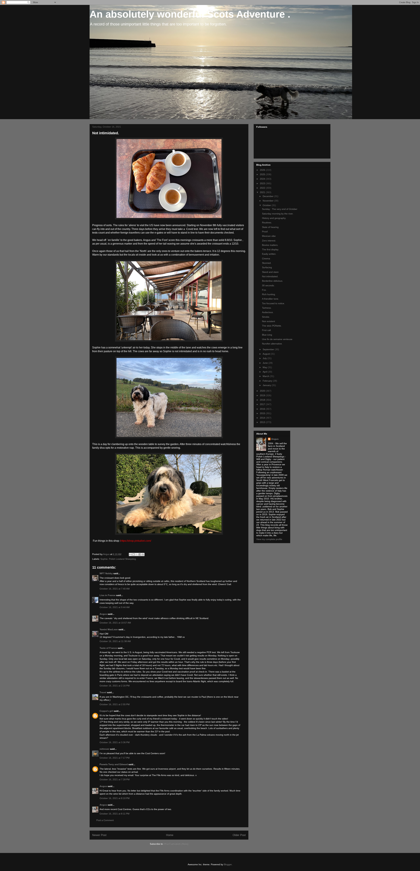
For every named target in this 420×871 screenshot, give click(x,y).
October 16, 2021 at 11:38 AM (115, 641)
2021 (263, 192)
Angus (103, 614)
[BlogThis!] (133, 554)
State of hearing (270, 227)
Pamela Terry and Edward (114, 764)
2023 (263, 183)
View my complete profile (269, 539)
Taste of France (108, 648)
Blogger (228, 864)
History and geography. (274, 218)
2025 (263, 174)
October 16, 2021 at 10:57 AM (115, 622)
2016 (263, 409)
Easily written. (269, 254)
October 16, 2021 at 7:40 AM (115, 588)
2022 (263, 188)
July (265, 358)
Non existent (268, 321)
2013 (263, 422)
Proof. (265, 231)
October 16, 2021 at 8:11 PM (114, 813)
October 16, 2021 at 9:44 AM (115, 607)
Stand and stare (270, 272)
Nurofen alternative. (272, 343)
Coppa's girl (106, 711)
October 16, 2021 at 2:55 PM (115, 704)
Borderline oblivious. (272, 281)
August (267, 354)
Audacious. (267, 312)
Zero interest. (269, 240)
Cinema (266, 258)
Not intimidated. (270, 276)
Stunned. (266, 263)
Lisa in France (108, 595)
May (265, 367)
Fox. (264, 290)
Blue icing (267, 334)
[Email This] (130, 554)
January (267, 385)
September (269, 349)
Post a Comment (105, 820)
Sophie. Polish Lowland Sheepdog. (118, 559)
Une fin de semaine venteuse (277, 339)
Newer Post (99, 835)
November (268, 200)
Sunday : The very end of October (279, 209)
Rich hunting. (269, 294)
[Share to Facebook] (139, 554)
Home (169, 835)
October (267, 205)
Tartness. (267, 307)
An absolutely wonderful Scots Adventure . (190, 14)
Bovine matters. (270, 245)
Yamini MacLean (109, 629)
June (265, 363)
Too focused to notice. (273, 303)
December (268, 196)
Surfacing (267, 267)
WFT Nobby (106, 573)
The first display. (270, 249)
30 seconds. (268, 285)
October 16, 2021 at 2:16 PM (115, 685)
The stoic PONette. (272, 325)
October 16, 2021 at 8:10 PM (115, 798)
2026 (263, 170)
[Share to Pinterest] (143, 554)
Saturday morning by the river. (277, 213)
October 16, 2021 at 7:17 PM (115, 757)
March (266, 376)
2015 (263, 413)
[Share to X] (136, 554)
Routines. (267, 222)
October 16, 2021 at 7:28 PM (115, 779)
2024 (263, 178)
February (268, 380)
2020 (263, 390)
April (265, 371)
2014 (263, 417)
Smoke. (266, 317)
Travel (103, 692)
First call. (266, 330)
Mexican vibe (269, 236)
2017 (263, 404)
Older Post (239, 835)
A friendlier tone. (270, 298)
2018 (263, 400)
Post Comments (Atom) (176, 844)
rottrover (104, 749)
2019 (263, 395)
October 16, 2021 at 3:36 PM (115, 742)
